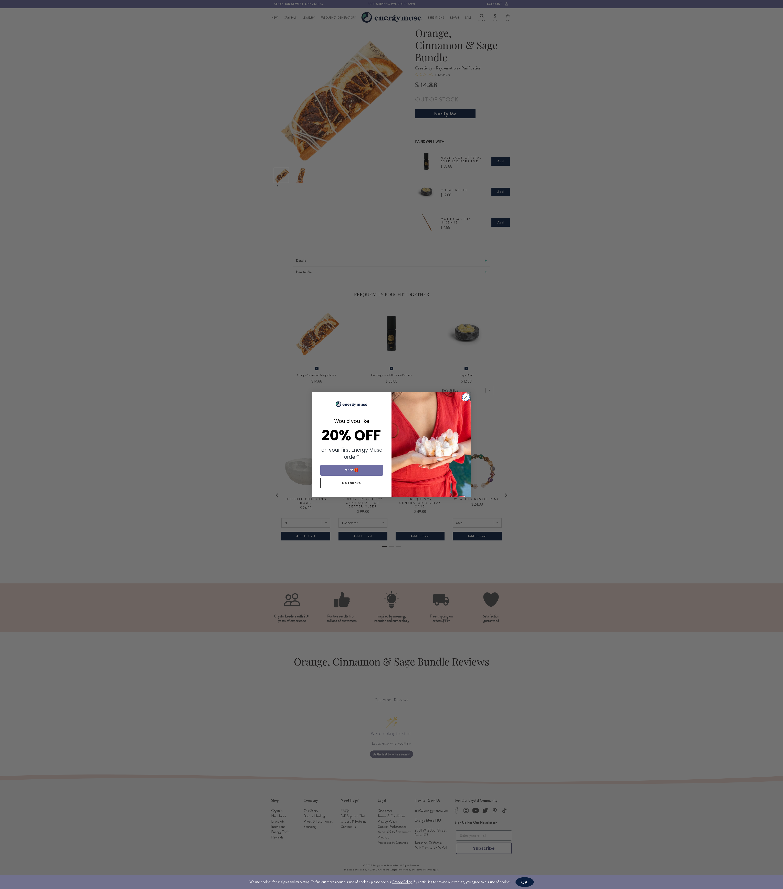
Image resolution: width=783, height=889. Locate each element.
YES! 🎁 (351, 470)
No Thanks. (351, 483)
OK (524, 882)
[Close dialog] (465, 397)
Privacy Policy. (402, 882)
